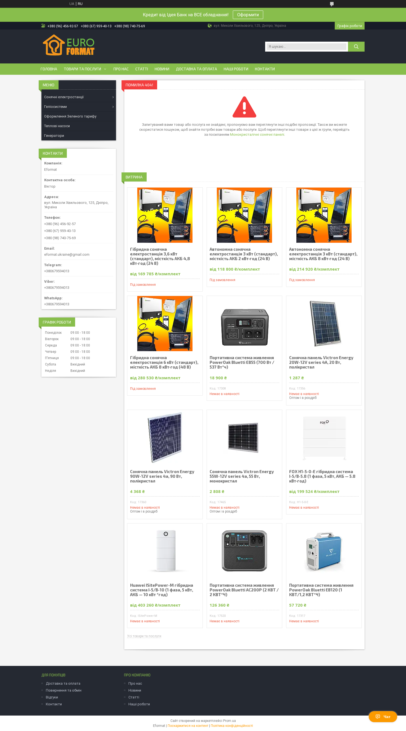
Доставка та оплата (196, 69)
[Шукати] (356, 47)
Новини (162, 69)
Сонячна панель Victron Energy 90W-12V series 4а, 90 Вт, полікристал (162, 476)
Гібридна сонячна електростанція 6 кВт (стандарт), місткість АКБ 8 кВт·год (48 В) (164, 362)
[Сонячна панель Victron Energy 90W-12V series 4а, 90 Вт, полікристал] (164, 437)
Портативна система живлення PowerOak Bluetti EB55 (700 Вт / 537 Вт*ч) (242, 362)
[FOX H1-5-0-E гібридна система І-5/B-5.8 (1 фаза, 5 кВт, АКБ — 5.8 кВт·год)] (324, 437)
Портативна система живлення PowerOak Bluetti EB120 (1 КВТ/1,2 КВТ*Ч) (321, 590)
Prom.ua (229, 721)
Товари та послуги (82, 69)
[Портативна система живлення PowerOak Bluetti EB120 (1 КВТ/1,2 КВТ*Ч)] (324, 551)
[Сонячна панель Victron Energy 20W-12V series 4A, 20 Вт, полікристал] (324, 323)
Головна (49, 69)
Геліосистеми (55, 107)
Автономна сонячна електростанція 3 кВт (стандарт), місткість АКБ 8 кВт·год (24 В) (323, 254)
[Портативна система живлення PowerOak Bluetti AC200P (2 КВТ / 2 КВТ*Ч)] (244, 551)
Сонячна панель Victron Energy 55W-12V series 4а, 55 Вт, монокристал (242, 476)
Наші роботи (236, 69)
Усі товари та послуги (144, 636)
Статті (141, 69)
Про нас (121, 69)
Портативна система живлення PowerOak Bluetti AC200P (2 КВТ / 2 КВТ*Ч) (244, 590)
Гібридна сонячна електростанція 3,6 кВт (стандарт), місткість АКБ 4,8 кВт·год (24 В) (160, 256)
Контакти (265, 69)
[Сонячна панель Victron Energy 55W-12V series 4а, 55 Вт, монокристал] (244, 437)
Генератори (54, 136)
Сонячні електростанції (64, 97)
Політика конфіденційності (232, 726)
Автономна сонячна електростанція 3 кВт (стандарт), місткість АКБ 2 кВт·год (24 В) (244, 254)
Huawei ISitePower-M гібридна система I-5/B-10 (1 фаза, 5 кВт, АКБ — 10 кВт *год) (161, 590)
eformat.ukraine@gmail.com (66, 254)
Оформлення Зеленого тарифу (70, 116)
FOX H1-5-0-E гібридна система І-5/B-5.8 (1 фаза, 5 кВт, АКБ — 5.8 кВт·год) (322, 476)
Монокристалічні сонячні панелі (257, 134)
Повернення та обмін (63, 690)
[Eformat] (68, 46)
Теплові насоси (57, 126)
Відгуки (52, 697)
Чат (387, 716)
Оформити (248, 14)
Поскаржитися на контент (188, 726)
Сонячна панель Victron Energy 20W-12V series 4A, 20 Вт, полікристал (321, 362)
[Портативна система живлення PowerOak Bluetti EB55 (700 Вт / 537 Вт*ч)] (244, 323)
